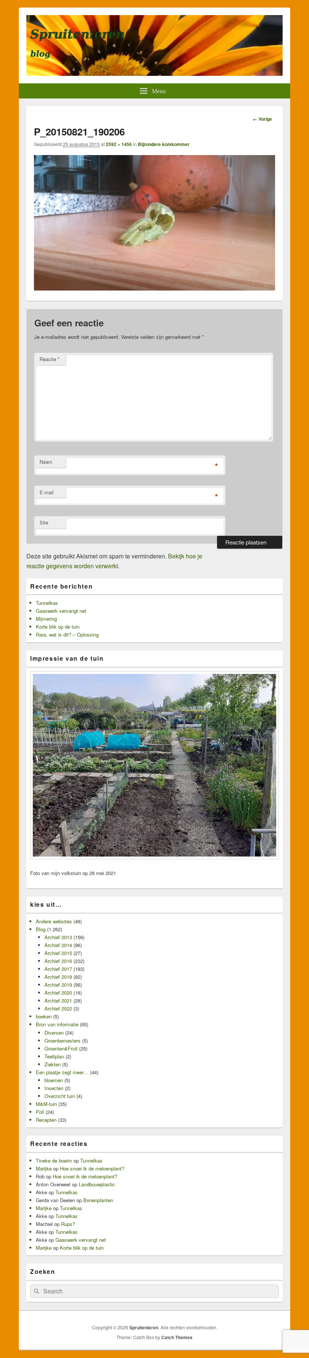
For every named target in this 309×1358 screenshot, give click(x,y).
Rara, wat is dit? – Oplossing (67, 634)
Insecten (53, 1088)
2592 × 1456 (119, 144)
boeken (44, 1016)
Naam (46, 461)
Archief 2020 (58, 992)
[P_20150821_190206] (154, 288)
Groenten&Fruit (61, 1048)
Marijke (44, 1168)
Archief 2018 (58, 976)
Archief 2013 (58, 937)
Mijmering (46, 618)
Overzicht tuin (59, 1096)
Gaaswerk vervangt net (61, 610)
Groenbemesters (62, 1040)
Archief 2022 (58, 1008)
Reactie (50, 359)
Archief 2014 (58, 945)
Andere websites (54, 921)
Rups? (68, 1223)
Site (44, 522)
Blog (41, 929)
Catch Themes (177, 1337)
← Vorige (262, 118)
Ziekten (52, 1064)
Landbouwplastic (97, 1184)
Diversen (54, 1032)
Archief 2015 (58, 953)
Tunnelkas (47, 602)
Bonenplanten (98, 1200)
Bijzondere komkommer (164, 144)
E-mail (47, 492)
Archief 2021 (58, 1000)
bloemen (53, 1080)
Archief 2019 (58, 984)
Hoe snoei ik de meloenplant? (92, 1168)
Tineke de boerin (54, 1160)
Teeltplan (54, 1056)
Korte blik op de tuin (58, 626)
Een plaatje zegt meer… (62, 1072)
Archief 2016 (58, 960)
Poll (40, 1111)
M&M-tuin (46, 1103)
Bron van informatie (57, 1024)
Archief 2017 (58, 968)
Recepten (46, 1119)
